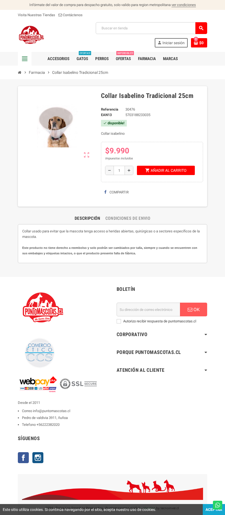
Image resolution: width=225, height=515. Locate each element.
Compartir (119, 192)
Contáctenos (72, 15)
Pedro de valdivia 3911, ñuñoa (45, 418)
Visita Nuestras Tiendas (36, 15)
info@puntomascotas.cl (51, 411)
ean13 (106, 115)
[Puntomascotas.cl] (31, 34)
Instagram (37, 457)
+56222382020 (48, 425)
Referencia (109, 109)
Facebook (23, 457)
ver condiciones (183, 5)
